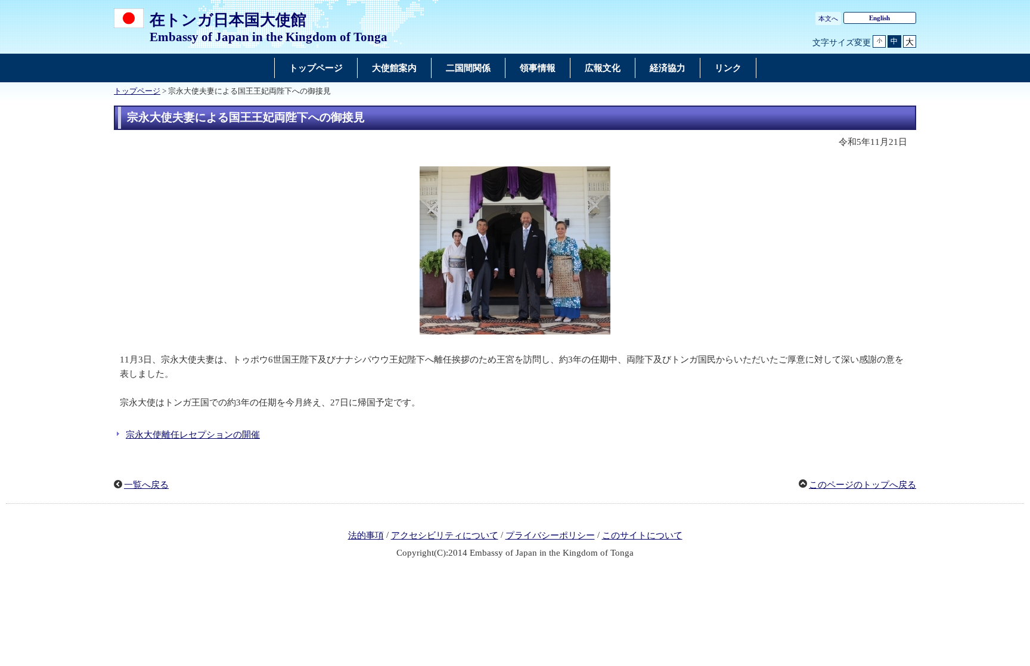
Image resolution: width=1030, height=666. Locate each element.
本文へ (828, 18)
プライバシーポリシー (550, 535)
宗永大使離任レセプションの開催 (193, 434)
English (879, 17)
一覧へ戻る (146, 485)
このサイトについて (642, 535)
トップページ (137, 91)
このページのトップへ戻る (862, 485)
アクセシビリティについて (444, 535)
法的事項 (366, 535)
